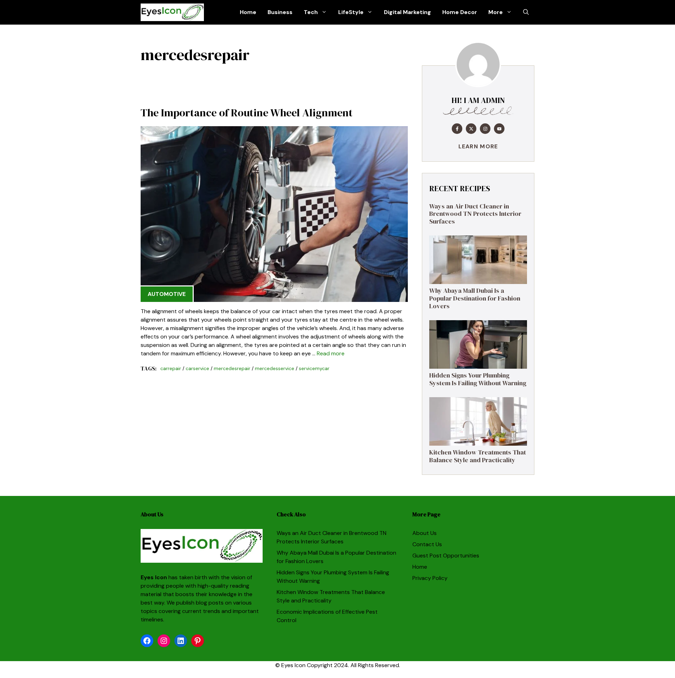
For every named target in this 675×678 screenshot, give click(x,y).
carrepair (170, 368)
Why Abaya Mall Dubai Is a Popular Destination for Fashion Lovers (474, 298)
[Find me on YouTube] (499, 128)
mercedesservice (274, 368)
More (495, 12)
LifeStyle (351, 12)
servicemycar (314, 368)
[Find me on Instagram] (485, 128)
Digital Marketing (407, 12)
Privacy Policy (430, 578)
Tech (311, 12)
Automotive (167, 294)
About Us (424, 533)
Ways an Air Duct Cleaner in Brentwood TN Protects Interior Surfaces (475, 214)
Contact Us (427, 544)
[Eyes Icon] (172, 12)
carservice (197, 368)
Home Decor (459, 12)
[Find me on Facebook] (457, 128)
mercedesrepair (232, 368)
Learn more (478, 146)
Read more (331, 353)
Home (248, 12)
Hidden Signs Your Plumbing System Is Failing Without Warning (477, 379)
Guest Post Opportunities (445, 555)
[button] (526, 12)
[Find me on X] (471, 128)
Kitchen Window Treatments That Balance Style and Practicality (477, 456)
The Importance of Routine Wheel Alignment (247, 112)
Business (280, 12)
